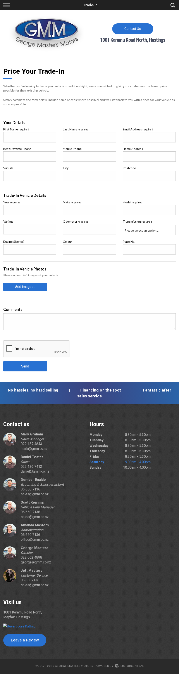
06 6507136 (30, 580)
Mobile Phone (72, 149)
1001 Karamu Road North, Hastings (132, 40)
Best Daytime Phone (17, 149)
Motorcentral (132, 665)
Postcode (129, 168)
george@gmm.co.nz (36, 562)
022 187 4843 (31, 444)
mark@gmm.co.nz (34, 449)
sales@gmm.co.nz (35, 494)
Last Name (75, 129)
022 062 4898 (31, 557)
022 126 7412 (31, 466)
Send (25, 366)
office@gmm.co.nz (35, 539)
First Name (16, 129)
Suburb (8, 168)
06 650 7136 (30, 489)
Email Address (138, 129)
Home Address (133, 149)
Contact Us (132, 29)
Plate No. (129, 241)
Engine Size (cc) (13, 241)
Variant (8, 221)
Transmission (137, 221)
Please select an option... (141, 230)
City (66, 168)
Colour (67, 241)
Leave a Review (25, 640)
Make (72, 202)
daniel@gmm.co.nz (35, 471)
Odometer (75, 221)
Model (132, 202)
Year (12, 202)
